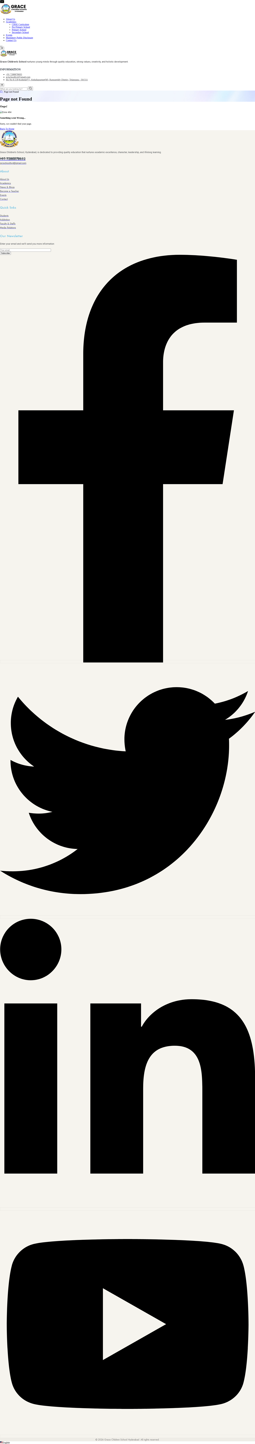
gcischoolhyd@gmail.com (18, 77)
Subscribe (5, 253)
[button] (127, 1442)
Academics (11, 21)
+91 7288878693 (14, 74)
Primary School (19, 29)
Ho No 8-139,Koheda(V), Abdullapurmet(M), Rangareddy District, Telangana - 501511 (47, 79)
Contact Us (11, 40)
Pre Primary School (21, 27)
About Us (10, 19)
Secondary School (20, 32)
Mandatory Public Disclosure (19, 37)
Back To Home (7, 129)
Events (9, 35)
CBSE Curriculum (20, 24)
